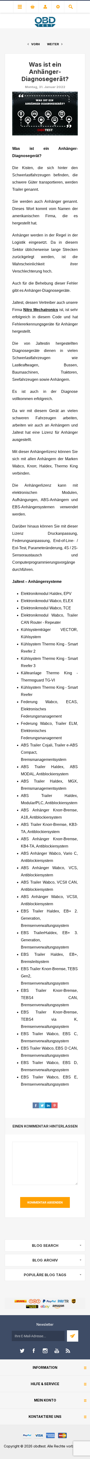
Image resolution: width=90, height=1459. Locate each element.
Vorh (35, 44)
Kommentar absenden (45, 1202)
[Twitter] (22, 1351)
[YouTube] (56, 1351)
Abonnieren (72, 1336)
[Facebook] (33, 1351)
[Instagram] (45, 1351)
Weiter (53, 44)
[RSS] (68, 1351)
